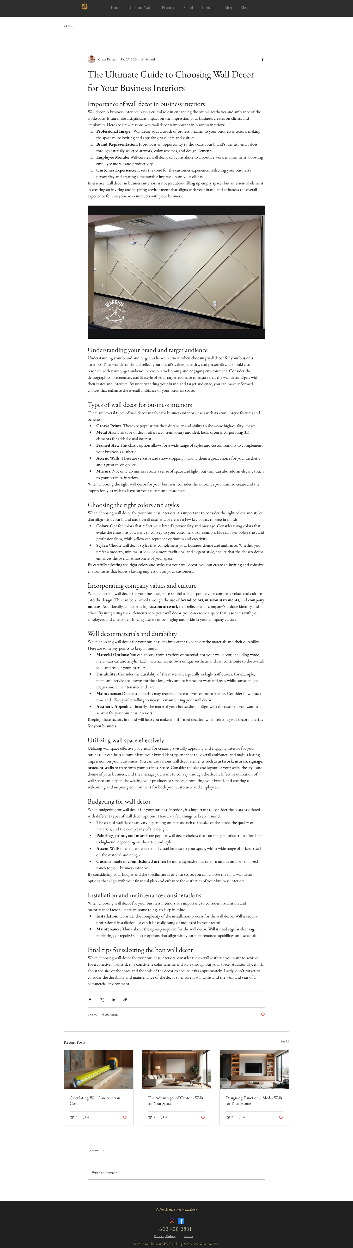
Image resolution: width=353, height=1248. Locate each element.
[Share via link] (125, 999)
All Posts (69, 26)
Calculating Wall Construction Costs (95, 1100)
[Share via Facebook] (90, 999)
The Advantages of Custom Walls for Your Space (175, 1100)
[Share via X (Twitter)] (101, 999)
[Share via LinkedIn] (113, 999)
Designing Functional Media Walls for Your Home (253, 1100)
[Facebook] (181, 1221)
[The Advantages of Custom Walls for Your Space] (176, 1069)
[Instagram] (172, 1221)
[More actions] (262, 59)
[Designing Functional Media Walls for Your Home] (254, 1069)
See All (285, 1041)
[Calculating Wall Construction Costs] (98, 1069)
